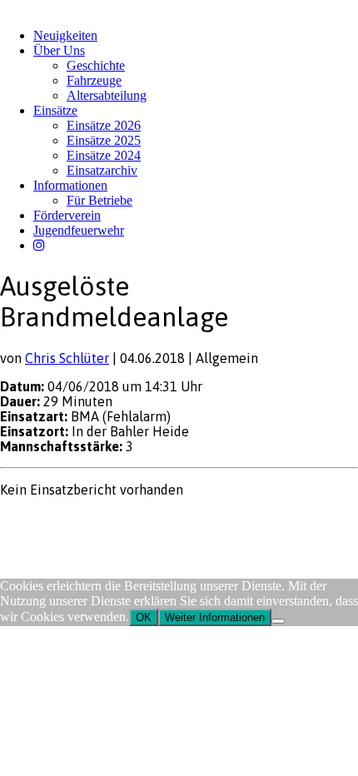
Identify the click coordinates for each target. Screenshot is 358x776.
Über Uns (59, 50)
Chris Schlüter (67, 358)
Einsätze (55, 110)
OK (144, 617)
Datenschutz (88, 521)
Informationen (70, 185)
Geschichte (96, 65)
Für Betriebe (99, 200)
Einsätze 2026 (104, 125)
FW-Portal (149, 521)
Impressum (26, 521)
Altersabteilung (107, 95)
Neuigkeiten (65, 35)
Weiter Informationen (215, 617)
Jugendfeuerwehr (78, 230)
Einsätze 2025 (104, 140)
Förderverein (67, 215)
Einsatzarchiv (102, 170)
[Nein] (278, 621)
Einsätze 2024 (104, 155)
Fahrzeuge (94, 80)
